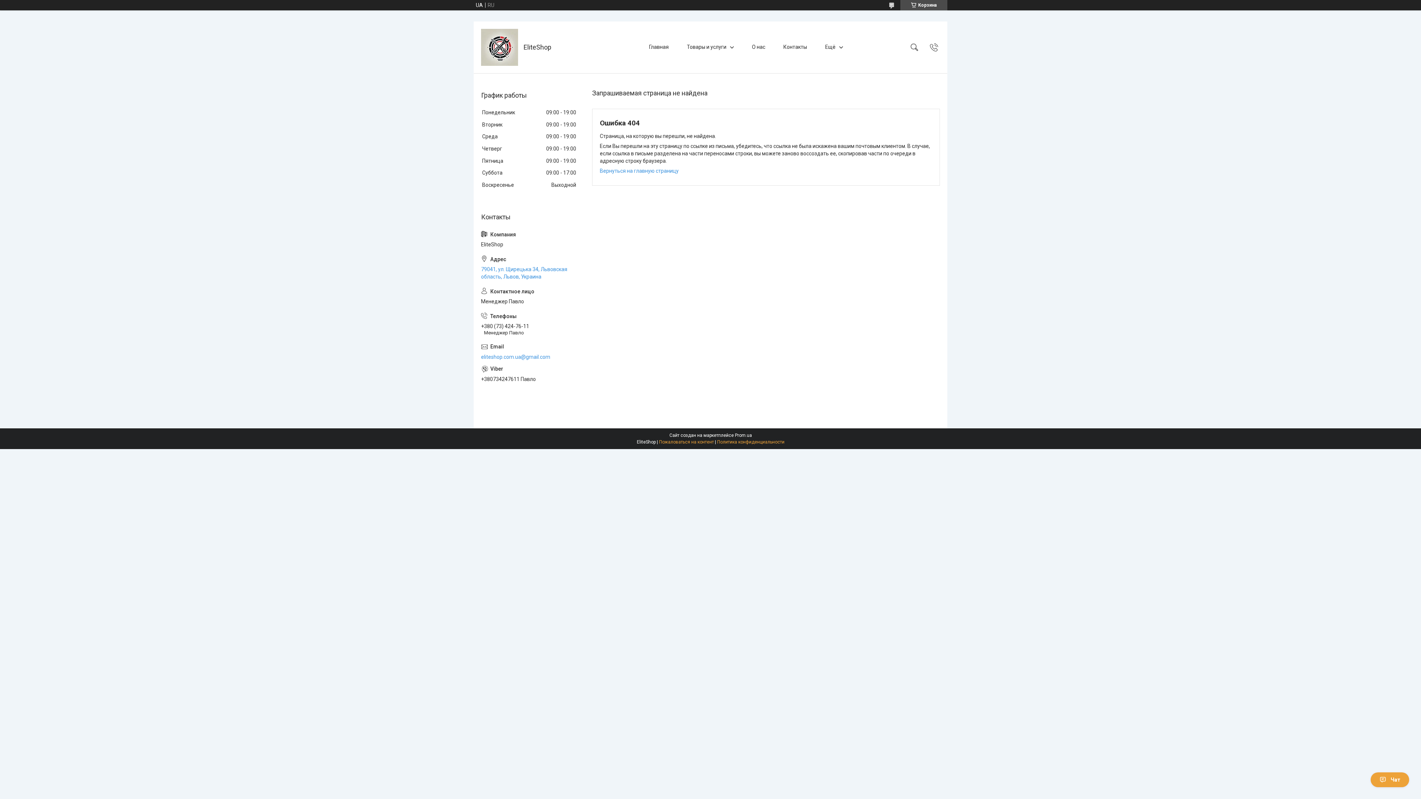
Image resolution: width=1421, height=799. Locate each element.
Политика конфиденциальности (751, 442)
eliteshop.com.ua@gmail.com (515, 357)
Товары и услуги (706, 47)
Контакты (795, 47)
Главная (659, 47)
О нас (758, 47)
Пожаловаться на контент (686, 442)
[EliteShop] (499, 47)
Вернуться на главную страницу (639, 171)
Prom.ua (743, 435)
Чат (1395, 780)
